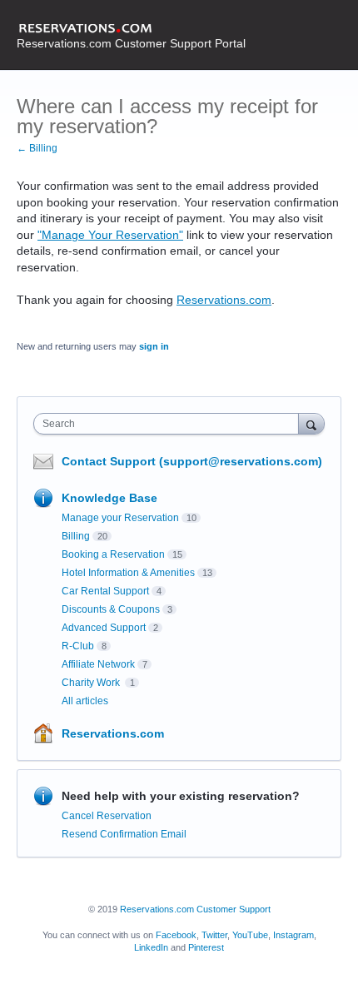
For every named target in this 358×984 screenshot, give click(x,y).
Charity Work (92, 682)
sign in (154, 346)
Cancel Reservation (107, 816)
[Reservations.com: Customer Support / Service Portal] (131, 29)
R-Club (78, 646)
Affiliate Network (98, 664)
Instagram (293, 935)
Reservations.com (224, 299)
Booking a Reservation (113, 554)
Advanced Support (104, 628)
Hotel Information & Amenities (128, 573)
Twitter (214, 935)
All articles (85, 701)
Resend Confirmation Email (124, 834)
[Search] (311, 423)
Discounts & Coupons (111, 609)
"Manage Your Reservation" (110, 234)
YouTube (250, 935)
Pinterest (206, 947)
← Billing (37, 148)
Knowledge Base (109, 497)
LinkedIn (151, 947)
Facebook (176, 935)
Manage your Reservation (120, 518)
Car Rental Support (105, 591)
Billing (76, 536)
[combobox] (170, 424)
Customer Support (233, 909)
